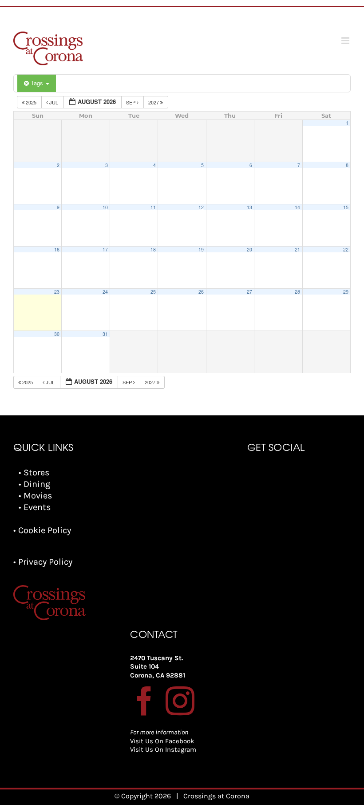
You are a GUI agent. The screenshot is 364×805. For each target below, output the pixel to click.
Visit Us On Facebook (162, 741)
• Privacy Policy (42, 562)
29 (345, 291)
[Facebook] (144, 700)
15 (345, 207)
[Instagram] (180, 700)
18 (153, 249)
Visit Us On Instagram (163, 749)
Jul (53, 102)
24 (105, 291)
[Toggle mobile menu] (346, 40)
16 (56, 249)
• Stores (34, 472)
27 (249, 291)
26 (201, 291)
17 (105, 249)
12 (201, 207)
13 (249, 207)
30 (56, 334)
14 (297, 207)
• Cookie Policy (42, 530)
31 (105, 334)
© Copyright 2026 (143, 796)
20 (249, 249)
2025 (31, 102)
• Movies (35, 495)
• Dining (34, 484)
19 (201, 249)
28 (297, 291)
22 (345, 249)
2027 (154, 102)
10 (105, 207)
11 (153, 207)
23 (56, 291)
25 (153, 291)
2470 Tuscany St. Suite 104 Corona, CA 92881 (157, 666)
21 (297, 249)
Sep (131, 102)
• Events (35, 507)
